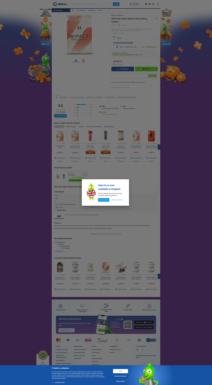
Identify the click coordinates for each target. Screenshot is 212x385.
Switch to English (103, 200)
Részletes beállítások (120, 376)
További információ (60, 382)
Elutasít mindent (120, 381)
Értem (120, 371)
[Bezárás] (128, 181)
